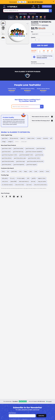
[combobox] (26, 10)
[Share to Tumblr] (21, 196)
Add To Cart (42, 45)
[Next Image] (26, 34)
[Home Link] (12, 7)
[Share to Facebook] (6, 196)
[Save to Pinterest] (13, 196)
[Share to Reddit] (17, 196)
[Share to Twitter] (2, 196)
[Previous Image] (8, 34)
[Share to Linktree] (10, 196)
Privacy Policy (24, 419)
